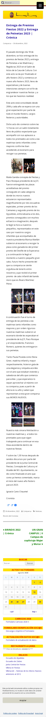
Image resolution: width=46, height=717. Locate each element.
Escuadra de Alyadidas (15, 658)
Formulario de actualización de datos (21, 640)
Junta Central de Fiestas (15, 664)
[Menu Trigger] (40, 5)
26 (17, 602)
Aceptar (23, 700)
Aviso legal (39, 713)
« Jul (11, 611)
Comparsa (7, 43)
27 (23, 602)
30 (40, 602)
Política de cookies (10, 713)
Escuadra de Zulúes (14, 661)
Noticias (39, 511)
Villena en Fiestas (13, 667)
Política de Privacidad (26, 713)
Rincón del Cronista (10, 516)
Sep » (34, 611)
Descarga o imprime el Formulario (20, 631)
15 (34, 592)
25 (12, 602)
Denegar (23, 707)
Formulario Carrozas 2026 (16, 622)
